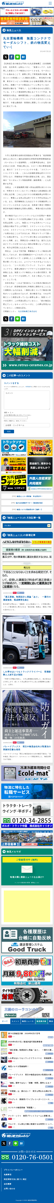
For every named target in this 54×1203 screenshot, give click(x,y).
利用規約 (28, 386)
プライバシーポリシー (13, 1170)
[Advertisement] (23, 906)
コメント (15, 1021)
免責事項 (7, 1174)
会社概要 (7, 1184)
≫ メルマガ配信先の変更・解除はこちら (27, 882)
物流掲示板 (41, 1021)
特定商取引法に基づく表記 (15, 1179)
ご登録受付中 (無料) (27, 859)
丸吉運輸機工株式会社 (27, 311)
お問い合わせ (9, 1189)
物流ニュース (14, 30)
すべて (5, 1021)
